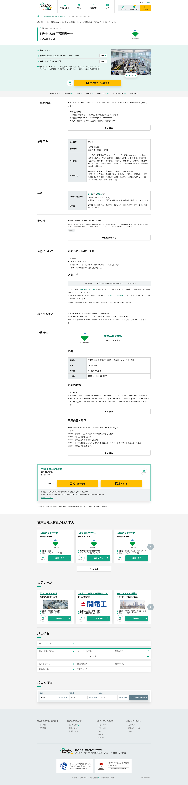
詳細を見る (59, 558)
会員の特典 (131, 725)
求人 (79, 8)
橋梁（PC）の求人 (46, 651)
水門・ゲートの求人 (85, 651)
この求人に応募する (100, 83)
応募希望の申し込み (88, 289)
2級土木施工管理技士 (127, 593)
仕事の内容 (54, 93)
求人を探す (73, 725)
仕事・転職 (102, 725)
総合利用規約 (94, 777)
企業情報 (133, 93)
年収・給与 (64, 8)
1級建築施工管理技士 (50, 533)
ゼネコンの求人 (45, 643)
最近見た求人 (73, 731)
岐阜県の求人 (44, 669)
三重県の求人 (82, 669)
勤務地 (88, 93)
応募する (122, 483)
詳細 (102, 56)
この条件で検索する (140, 697)
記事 (107, 8)
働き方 (100, 734)
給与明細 (43, 728)
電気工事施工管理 (48, 593)
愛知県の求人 (82, 664)
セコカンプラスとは (133, 721)
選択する (62, 697)
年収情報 (43, 725)
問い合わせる (79, 483)
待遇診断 (93, 8)
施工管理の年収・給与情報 (47, 721)
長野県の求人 (44, 664)
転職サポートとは (47, 498)
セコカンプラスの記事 (105, 721)
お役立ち (101, 737)
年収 (78, 93)
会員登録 (145, 9)
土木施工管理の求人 (61, 16)
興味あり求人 (134, 9)
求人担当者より (118, 93)
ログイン (123, 9)
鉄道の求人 (119, 651)
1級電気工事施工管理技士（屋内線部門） (98, 593)
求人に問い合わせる (116, 295)
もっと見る (94, 569)
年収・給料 (102, 728)
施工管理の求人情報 (47, 16)
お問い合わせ (84, 777)
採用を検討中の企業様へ (109, 777)
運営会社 (74, 777)
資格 (99, 731)
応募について (102, 93)
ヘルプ (130, 731)
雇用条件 (67, 93)
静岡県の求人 (120, 664)
